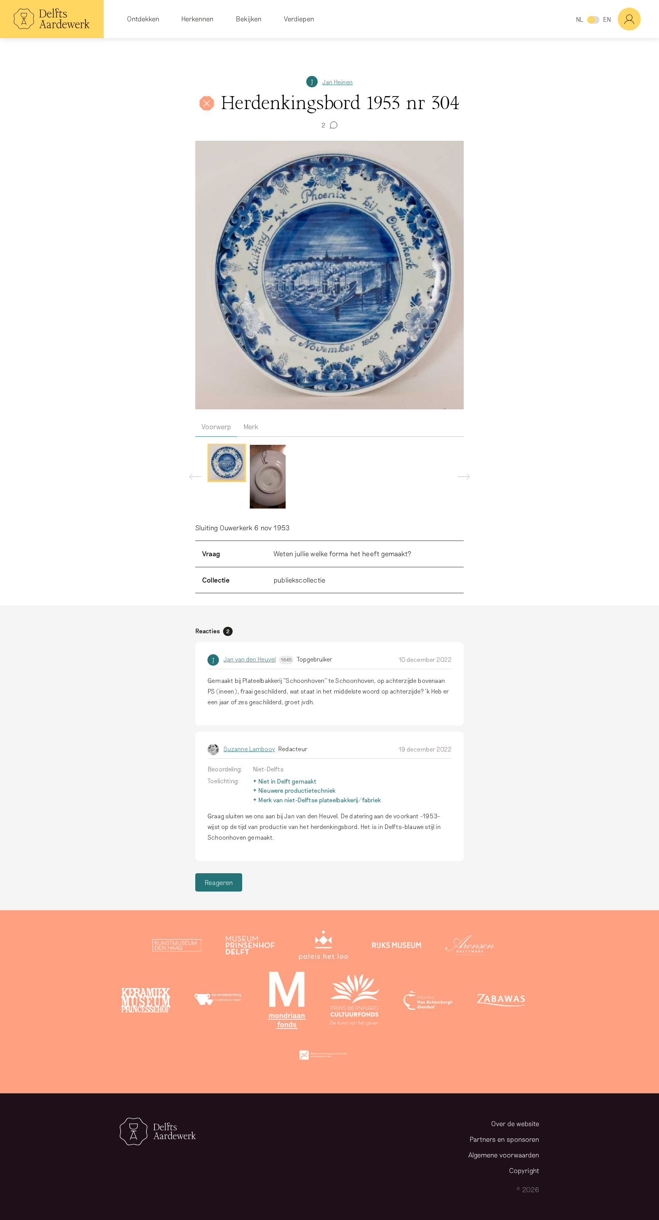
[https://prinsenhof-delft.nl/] (250, 946)
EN (607, 19)
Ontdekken (143, 18)
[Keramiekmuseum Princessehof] (145, 1001)
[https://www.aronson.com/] (469, 946)
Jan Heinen (337, 81)
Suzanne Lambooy (249, 748)
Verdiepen (299, 18)
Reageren (218, 882)
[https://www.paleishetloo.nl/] (323, 946)
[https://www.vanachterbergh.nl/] (428, 1001)
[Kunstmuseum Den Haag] (177, 946)
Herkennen (197, 18)
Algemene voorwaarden (503, 1155)
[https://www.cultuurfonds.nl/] (354, 1001)
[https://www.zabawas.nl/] (501, 1001)
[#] (638, 19)
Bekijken (249, 18)
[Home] (52, 19)
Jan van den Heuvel (257, 659)
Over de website (515, 1123)
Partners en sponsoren (504, 1139)
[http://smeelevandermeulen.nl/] (219, 1001)
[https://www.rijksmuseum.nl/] (396, 946)
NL (579, 19)
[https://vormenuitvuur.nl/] (323, 1056)
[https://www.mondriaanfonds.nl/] (287, 1001)
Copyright (524, 1170)
